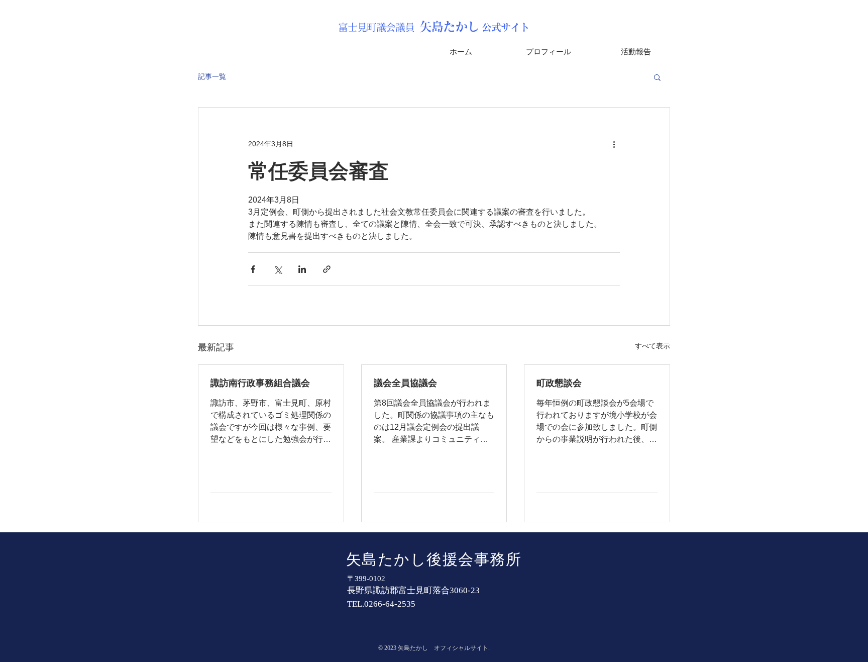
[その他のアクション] (614, 144)
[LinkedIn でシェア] (302, 269)
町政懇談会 (559, 383)
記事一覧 (212, 76)
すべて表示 (652, 346)
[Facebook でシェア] (253, 269)
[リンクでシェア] (327, 269)
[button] (657, 77)
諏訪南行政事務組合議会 (260, 383)
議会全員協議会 (405, 383)
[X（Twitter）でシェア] (277, 269)
